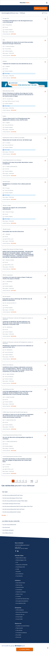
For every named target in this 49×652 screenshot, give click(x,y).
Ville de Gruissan (6, 229)
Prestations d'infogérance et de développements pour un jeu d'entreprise (18, 21)
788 (31, 481)
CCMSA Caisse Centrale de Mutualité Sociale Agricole (15, 412)
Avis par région (19, 616)
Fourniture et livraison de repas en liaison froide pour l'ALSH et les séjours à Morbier (17, 278)
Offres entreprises (20, 610)
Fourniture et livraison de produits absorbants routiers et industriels (18, 163)
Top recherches (19, 576)
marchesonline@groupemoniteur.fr (22, 545)
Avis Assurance (6, 527)
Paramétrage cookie (20, 567)
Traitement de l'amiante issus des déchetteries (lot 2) (17, 63)
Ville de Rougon (6, 181)
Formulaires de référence (21, 632)
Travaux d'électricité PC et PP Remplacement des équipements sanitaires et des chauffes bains (16, 119)
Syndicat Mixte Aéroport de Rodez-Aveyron (13, 249)
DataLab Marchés (20, 587)
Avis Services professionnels (9, 524)
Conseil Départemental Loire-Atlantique (12, 160)
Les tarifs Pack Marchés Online (22, 598)
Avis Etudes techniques (8, 530)
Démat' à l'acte (19, 594)
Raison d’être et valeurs (21, 557)
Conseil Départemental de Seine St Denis (12, 435)
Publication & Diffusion (21, 591)
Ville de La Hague (7, 205)
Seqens (4, 116)
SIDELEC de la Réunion (8, 364)
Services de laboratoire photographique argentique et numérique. (18, 438)
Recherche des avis (20, 614)
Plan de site (18, 637)
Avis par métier (19, 619)
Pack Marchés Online (20, 582)
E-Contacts (18, 596)
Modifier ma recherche (40, 8)
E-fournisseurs (19, 589)
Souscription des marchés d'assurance (13, 231)
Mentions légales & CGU (21, 560)
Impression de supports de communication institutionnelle (14, 208)
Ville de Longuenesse (8, 275)
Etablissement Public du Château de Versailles (13, 137)
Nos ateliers (18, 635)
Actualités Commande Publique (22, 625)
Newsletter (18, 571)
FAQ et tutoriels (19, 628)
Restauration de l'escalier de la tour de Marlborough (17, 140)
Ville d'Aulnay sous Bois (8, 389)
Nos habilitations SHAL (21, 603)
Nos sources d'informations (22, 612)
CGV (17, 562)
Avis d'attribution (19, 573)
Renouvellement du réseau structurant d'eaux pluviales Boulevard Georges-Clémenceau (18, 42)
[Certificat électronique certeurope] (24, 84)
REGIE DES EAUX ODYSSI (8, 91)
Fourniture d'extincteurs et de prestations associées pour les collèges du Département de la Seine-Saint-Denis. (17, 460)
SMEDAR (5, 61)
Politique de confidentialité (21, 564)
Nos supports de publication (22, 601)
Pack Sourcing (19, 585)
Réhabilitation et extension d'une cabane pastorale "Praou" (17, 184)
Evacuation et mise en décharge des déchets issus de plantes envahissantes (17, 299)
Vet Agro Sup (6, 18)
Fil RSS (17, 569)
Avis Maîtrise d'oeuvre (8, 533)
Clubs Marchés (19, 630)
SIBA (4, 40)
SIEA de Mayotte (6, 296)
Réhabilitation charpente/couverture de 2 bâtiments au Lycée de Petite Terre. (18, 346)
